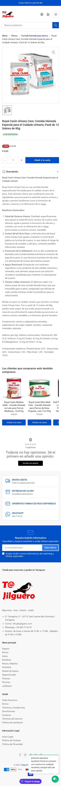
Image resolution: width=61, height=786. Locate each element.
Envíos (5, 704)
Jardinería (6, 686)
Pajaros (5, 648)
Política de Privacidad (12, 744)
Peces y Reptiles (10, 663)
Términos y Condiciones (13, 707)
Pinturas (6, 678)
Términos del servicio (12, 719)
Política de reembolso (12, 722)
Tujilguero (24, 765)
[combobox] (30, 25)
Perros (14, 35)
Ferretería (6, 667)
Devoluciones (8, 711)
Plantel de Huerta (10, 671)
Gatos (5, 656)
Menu (4, 35)
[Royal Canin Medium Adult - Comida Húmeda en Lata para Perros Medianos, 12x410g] (14, 388)
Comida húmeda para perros (34, 35)
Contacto (6, 715)
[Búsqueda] (55, 25)
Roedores (6, 660)
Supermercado (9, 674)
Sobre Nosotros (9, 700)
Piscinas (6, 682)
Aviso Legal (7, 737)
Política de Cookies (11, 740)
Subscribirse (50, 547)
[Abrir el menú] (56, 14)
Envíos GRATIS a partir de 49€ (30, 3)
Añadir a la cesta (14, 422)
